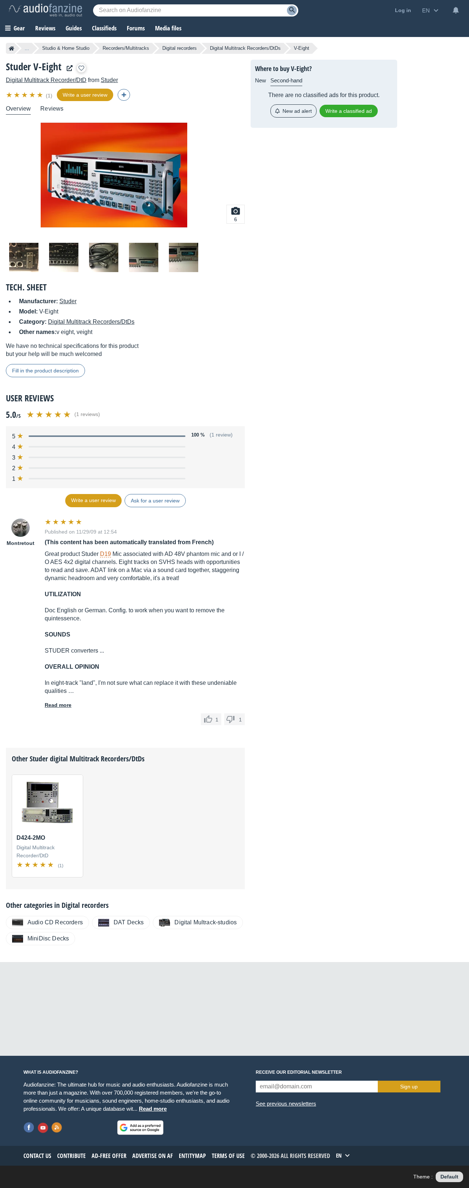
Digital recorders (179, 48)
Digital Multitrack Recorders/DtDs (245, 48)
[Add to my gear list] (81, 68)
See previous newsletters (286, 1103)
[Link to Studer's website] (68, 68)
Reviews (45, 28)
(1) (49, 96)
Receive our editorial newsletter (299, 1072)
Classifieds (104, 28)
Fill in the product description (45, 371)
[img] (25, 95)
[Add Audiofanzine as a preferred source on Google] (140, 1127)
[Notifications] (455, 10)
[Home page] (11, 48)
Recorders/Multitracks (126, 48)
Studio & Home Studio (65, 48)
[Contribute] (124, 95)
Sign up (409, 1086)
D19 (105, 554)
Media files (168, 28)
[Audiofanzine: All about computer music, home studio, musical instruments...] (45, 10)
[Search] (292, 10)
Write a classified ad (348, 111)
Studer (109, 80)
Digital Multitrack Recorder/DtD (46, 80)
